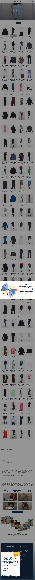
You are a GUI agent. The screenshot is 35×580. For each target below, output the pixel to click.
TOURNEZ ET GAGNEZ (26, 291)
